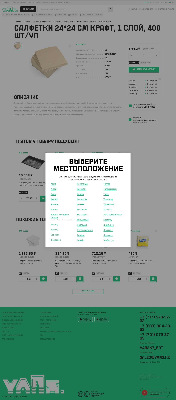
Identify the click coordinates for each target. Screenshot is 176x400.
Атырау (54, 224)
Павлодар (82, 225)
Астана (54, 209)
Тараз (106, 194)
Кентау (80, 194)
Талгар (106, 183)
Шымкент (108, 230)
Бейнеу (54, 229)
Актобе (54, 199)
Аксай (53, 189)
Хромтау (107, 219)
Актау (53, 194)
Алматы (54, 204)
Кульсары (82, 214)
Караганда (82, 183)
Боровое (55, 234)
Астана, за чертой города (60, 216)
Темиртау (108, 199)
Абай (53, 183)
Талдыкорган (110, 189)
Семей (80, 240)
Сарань (81, 235)
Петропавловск (85, 230)
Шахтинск (108, 225)
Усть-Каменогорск (112, 214)
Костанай (82, 209)
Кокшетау (82, 199)
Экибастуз (108, 240)
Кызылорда (83, 219)
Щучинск (108, 235)
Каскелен (81, 189)
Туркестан (108, 204)
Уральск (107, 209)
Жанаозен (56, 240)
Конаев (80, 204)
